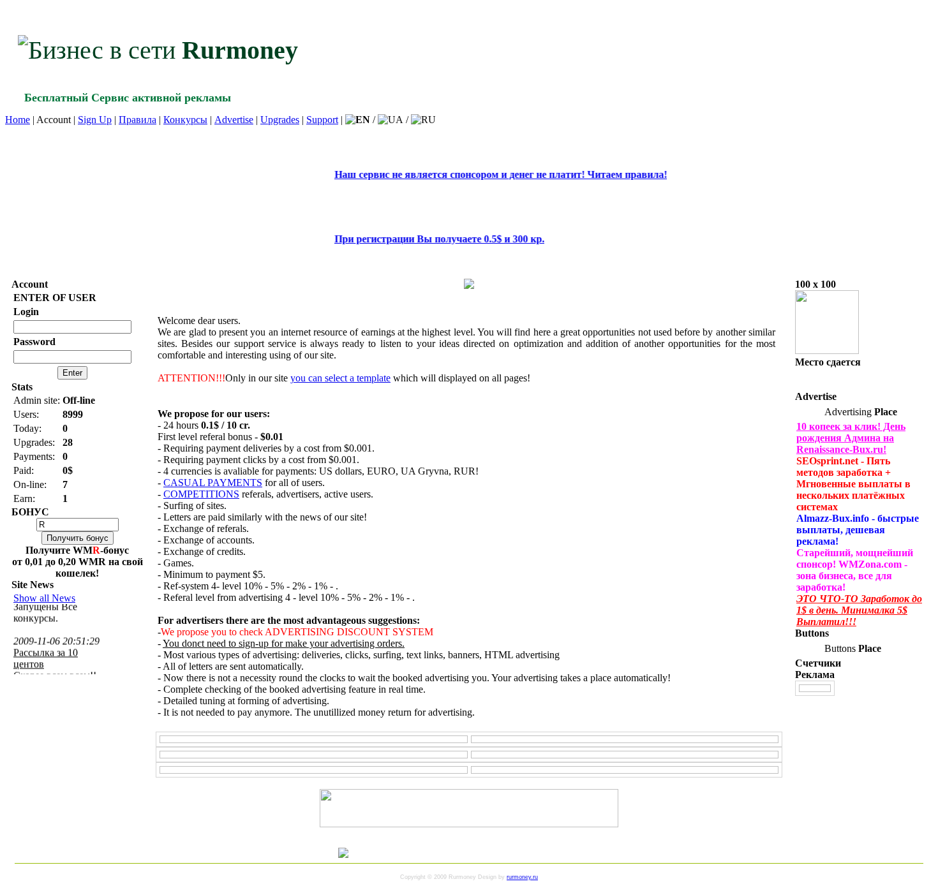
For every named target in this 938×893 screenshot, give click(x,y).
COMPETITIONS (201, 494)
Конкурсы (185, 119)
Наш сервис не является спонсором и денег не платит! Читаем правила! (479, 174)
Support (322, 119)
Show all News (44, 598)
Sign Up (95, 119)
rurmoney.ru (522, 877)
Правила (137, 119)
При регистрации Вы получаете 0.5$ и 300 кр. (418, 238)
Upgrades (279, 119)
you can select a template (340, 378)
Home (17, 119)
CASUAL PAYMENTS (212, 482)
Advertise (233, 119)
